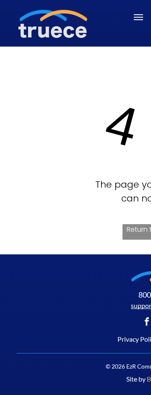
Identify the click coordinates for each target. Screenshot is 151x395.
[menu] (138, 17)
